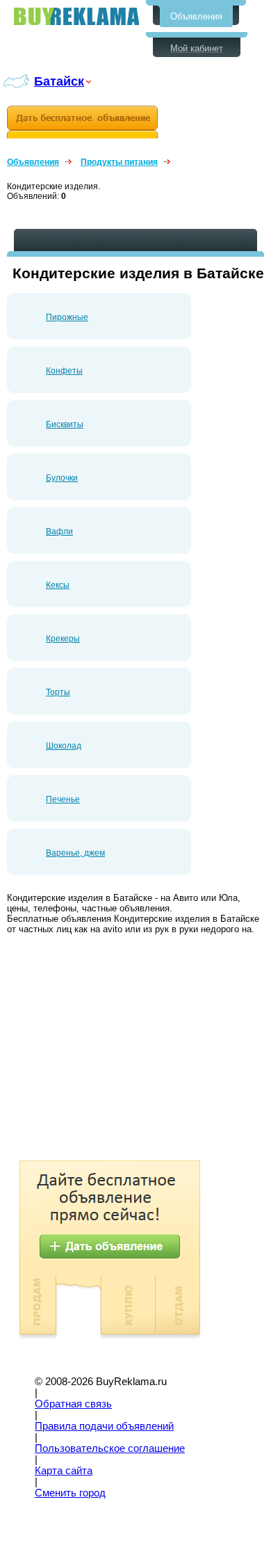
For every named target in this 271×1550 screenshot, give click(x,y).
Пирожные (67, 317)
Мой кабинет (196, 48)
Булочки (62, 478)
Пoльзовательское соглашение (110, 1448)
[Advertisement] (123, 1049)
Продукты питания (119, 162)
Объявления (196, 16)
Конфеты (64, 371)
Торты (58, 692)
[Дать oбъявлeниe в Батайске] (82, 122)
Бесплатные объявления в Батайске (76, 16)
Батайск (59, 81)
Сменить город (70, 1493)
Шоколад (63, 746)
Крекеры (63, 639)
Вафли (59, 531)
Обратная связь (73, 1403)
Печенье (63, 799)
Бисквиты (64, 424)
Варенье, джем (75, 853)
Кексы (57, 585)
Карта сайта (63, 1470)
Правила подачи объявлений (104, 1426)
